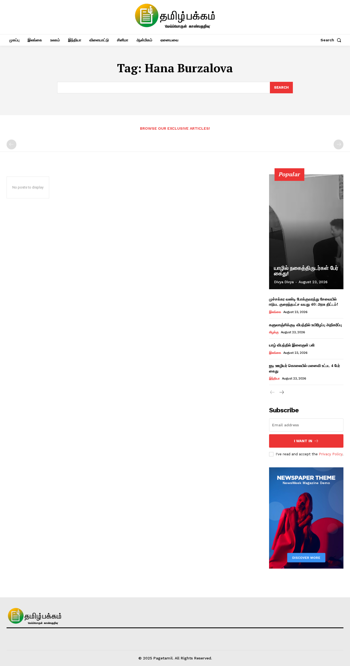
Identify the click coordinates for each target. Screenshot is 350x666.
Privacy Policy (330, 454)
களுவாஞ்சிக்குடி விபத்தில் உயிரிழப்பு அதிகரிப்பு (305, 324)
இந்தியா (274, 378)
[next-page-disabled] (338, 144)
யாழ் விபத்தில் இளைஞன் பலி (291, 345)
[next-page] (281, 392)
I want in (303, 441)
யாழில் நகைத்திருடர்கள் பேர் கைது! (306, 271)
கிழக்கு (273, 332)
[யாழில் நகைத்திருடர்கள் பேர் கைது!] (306, 231)
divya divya (284, 282)
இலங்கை (275, 312)
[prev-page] (11, 144)
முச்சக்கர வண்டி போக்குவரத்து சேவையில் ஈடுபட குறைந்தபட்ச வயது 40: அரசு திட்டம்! (303, 301)
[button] (331, 40)
